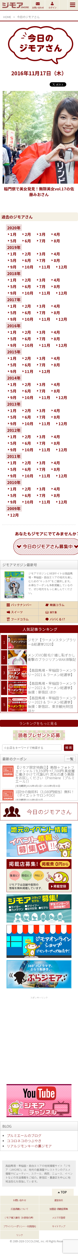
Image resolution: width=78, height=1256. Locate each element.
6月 (28, 240)
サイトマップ (58, 1226)
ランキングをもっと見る (38, 723)
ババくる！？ (58, 619)
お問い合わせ (19, 1200)
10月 (29, 267)
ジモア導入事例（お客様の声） (19, 1217)
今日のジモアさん (28, 17)
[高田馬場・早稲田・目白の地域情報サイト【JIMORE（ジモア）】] (15, 8)
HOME (7, 17)
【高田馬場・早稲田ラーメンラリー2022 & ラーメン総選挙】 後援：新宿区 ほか (52, 687)
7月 (42, 240)
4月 (57, 234)
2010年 (14, 482)
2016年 (14, 325)
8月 (57, 240)
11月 (46, 267)
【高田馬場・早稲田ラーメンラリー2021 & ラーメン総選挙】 (52, 672)
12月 (62, 267)
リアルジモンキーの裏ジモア (29, 1146)
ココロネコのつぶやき (24, 1140)
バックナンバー (19, 604)
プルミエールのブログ (24, 1135)
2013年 (14, 404)
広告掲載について (19, 1209)
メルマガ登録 (58, 1217)
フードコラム (19, 619)
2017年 (14, 299)
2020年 (14, 227)
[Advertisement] (39, 1039)
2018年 (14, 273)
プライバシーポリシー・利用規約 (19, 1226)
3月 (42, 234)
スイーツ (19, 612)
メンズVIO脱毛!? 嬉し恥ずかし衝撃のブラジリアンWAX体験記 (52, 657)
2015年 (14, 351)
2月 (28, 234)
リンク (19, 1235)
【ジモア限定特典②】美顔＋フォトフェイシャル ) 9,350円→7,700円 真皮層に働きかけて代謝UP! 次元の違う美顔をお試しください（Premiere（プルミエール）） (45, 774)
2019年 (14, 247)
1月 (13, 234)
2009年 (14, 508)
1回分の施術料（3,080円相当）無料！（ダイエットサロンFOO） (45, 793)
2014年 (14, 378)
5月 (13, 240)
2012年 (14, 430)
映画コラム (58, 604)
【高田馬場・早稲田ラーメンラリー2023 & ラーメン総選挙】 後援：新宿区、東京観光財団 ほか (52, 704)
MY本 (58, 612)
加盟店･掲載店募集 (58, 1209)
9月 (13, 267)
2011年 (14, 456)
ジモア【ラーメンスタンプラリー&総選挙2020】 (52, 642)
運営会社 (58, 1200)
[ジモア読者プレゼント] (39, 740)
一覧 (70, 758)
